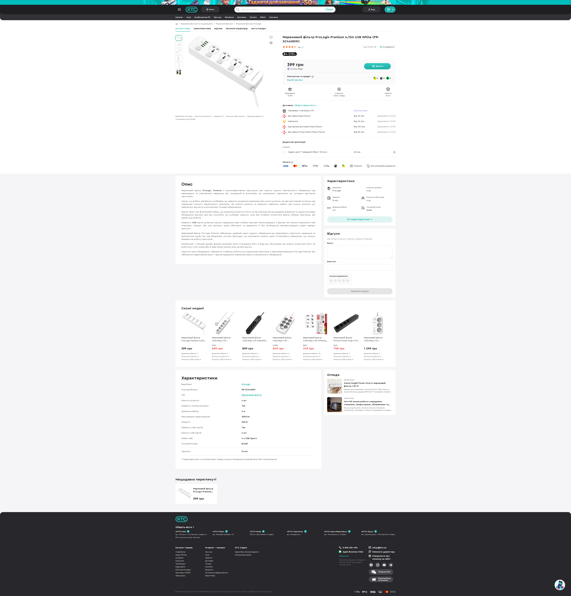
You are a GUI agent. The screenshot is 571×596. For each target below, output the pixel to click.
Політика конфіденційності (216, 573)
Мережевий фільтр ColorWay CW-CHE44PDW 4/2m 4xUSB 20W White (224, 339)
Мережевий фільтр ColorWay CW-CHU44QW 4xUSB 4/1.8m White (315, 339)
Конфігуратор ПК (202, 17)
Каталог (179, 17)
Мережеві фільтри (224, 24)
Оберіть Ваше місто (304, 105)
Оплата (253, 17)
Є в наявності (388, 47)
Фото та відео (258, 29)
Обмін (263, 17)
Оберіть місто (183, 527)
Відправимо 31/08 (387, 116)
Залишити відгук (360, 291)
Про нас (217, 17)
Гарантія (208, 558)
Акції (188, 17)
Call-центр (344, 556)
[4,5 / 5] (290, 47)
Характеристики (202, 29)
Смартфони (180, 552)
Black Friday (210, 576)
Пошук (329, 9)
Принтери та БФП (182, 573)
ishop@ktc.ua (379, 548)
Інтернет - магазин (215, 548)
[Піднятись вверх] (549, 585)
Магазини (229, 17)
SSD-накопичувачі (183, 570)
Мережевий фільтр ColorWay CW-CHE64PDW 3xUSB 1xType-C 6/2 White (282, 339)
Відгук (330, 243)
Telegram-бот (384, 572)
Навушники (180, 576)
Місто (211, 9)
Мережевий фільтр (252, 395)
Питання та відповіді (237, 29)
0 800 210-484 (350, 548)
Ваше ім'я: (331, 261)
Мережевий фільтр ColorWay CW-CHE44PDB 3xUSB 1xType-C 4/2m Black (254, 339)
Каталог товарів (184, 548)
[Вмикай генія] (285, 2)
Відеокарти (180, 567)
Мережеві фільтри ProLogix (248, 24)
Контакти (273, 17)
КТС (176, 24)
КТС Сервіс (241, 548)
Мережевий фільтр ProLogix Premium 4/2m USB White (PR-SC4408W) (295, 24)
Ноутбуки (179, 558)
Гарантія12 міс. (388, 94)
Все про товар (182, 29)
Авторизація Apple (243, 555)
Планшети (179, 561)
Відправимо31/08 (290, 94)
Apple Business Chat (353, 552)
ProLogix (246, 384)
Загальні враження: (339, 276)
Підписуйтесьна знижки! (384, 579)
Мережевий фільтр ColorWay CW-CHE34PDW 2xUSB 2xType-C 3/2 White (373, 339)
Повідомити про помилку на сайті (381, 557)
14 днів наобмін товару (339, 94)
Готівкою (358, 166)
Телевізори (180, 564)
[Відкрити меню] (179, 9)
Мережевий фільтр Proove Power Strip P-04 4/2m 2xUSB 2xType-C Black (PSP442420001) (346, 339)
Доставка (241, 17)
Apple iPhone (181, 555)
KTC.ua (192, 9)
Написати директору (383, 552)
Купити (379, 66)
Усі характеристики (358, 219)
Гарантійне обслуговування (247, 552)
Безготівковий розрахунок (383, 166)
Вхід (373, 9)
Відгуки (218, 29)
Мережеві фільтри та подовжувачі (197, 24)
